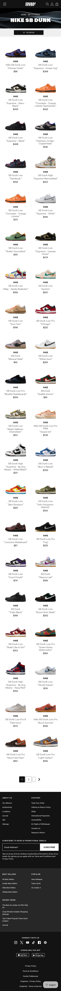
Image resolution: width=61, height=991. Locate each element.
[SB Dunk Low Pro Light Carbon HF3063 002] (45, 742)
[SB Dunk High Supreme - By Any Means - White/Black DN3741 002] (15, 451)
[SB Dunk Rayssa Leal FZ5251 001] (45, 561)
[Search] (47, 4)
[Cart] (57, 4)
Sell (3, 819)
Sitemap (5, 824)
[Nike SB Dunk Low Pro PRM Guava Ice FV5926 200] (45, 413)
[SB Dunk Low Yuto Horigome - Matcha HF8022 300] (45, 488)
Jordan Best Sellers (9, 883)
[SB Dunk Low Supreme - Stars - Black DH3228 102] (15, 87)
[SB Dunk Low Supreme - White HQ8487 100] (45, 197)
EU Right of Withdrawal (40, 824)
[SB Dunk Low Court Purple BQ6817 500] (15, 561)
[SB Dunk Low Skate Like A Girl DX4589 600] (15, 631)
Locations (6, 811)
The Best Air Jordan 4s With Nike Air (15, 906)
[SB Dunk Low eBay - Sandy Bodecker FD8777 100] (15, 273)
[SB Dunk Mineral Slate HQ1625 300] (15, 343)
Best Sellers (9, 874)
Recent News (9, 900)
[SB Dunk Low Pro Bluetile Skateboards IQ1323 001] (15, 378)
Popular (35, 874)
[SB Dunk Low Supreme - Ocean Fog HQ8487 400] (45, 52)
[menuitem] (22, 779)
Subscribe (49, 847)
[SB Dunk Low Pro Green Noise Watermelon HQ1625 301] (45, 631)
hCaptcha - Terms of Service (30, 986)
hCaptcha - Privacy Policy (30, 981)
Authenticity (7, 807)
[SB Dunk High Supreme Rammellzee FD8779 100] (45, 162)
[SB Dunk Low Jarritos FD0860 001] (45, 273)
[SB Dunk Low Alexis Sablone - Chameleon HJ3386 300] (15, 413)
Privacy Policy (30, 965)
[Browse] (5, 4)
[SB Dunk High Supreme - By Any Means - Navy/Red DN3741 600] (15, 669)
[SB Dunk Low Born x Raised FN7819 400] (45, 451)
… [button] (34, 779)
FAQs (33, 811)
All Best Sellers (8, 879)
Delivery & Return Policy (41, 807)
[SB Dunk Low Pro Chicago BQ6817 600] (45, 308)
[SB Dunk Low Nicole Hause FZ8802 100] (45, 669)
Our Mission (7, 803)
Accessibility (36, 819)
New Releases (36, 879)
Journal (5, 815)
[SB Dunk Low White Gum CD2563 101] (45, 343)
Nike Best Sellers (9, 887)
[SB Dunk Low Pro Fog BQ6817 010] (45, 526)
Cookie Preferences (30, 976)
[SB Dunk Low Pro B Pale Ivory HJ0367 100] (15, 706)
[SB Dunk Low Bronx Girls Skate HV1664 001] (45, 596)
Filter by (30, 32)
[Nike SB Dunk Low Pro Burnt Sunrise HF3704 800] (45, 706)
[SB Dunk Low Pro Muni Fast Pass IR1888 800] (15, 742)
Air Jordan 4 (36, 887)
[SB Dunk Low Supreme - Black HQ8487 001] (15, 125)
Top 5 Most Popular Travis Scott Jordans (15, 919)
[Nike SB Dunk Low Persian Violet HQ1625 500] (15, 52)
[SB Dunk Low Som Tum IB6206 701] (15, 308)
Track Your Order (37, 803)
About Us (7, 798)
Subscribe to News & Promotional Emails (24, 840)
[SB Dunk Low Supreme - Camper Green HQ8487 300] (45, 235)
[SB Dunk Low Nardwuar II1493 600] (15, 162)
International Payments (40, 815)
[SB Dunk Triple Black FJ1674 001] (15, 596)
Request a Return (38, 832)
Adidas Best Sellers (9, 891)
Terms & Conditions (30, 971)
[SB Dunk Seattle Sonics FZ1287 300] (45, 378)
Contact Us (35, 828)
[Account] (52, 4)
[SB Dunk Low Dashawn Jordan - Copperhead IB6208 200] (45, 125)
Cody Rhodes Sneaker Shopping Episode (15, 912)
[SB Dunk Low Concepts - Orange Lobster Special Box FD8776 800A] (45, 87)
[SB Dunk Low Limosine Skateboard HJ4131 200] (15, 526)
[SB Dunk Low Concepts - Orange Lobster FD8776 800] (15, 197)
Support (35, 798)
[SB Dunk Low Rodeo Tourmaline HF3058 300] (15, 235)
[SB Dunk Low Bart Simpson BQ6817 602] (15, 488)
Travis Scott (36, 883)
